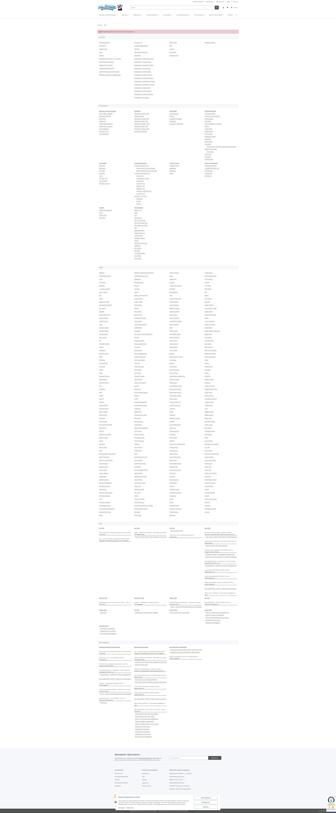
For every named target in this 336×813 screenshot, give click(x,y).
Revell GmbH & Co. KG (140, 457)
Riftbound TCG (140, 188)
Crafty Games (209, 273)
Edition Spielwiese (210, 357)
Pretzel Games (173, 447)
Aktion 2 (136, 285)
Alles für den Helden (211, 350)
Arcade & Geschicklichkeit (212, 116)
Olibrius (101, 431)
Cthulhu (171, 116)
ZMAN (101, 515)
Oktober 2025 (103, 598)
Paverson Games (139, 434)
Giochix (207, 363)
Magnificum (172, 279)
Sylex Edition (103, 489)
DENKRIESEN (138, 328)
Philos (206, 437)
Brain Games (173, 315)
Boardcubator (209, 311)
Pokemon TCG (140, 186)
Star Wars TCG (103, 178)
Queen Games (173, 450)
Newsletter (137, 55)
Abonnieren (214, 758)
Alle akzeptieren (206, 797)
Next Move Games (210, 421)
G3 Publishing (103, 363)
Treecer (207, 496)
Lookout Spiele (103, 405)
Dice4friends (208, 328)
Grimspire (208, 370)
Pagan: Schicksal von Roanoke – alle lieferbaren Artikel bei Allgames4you (150, 533)
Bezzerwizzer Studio (210, 308)
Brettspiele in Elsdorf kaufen (142, 71)
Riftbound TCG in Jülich (106, 65)
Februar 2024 (173, 610)
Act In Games (173, 350)
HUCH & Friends (103, 382)
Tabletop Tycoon (174, 489)
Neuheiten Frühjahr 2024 (141, 129)
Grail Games (137, 370)
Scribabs (172, 282)
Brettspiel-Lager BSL (105, 116)
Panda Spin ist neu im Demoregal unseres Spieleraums (181, 536)
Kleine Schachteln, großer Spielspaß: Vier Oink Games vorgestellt (115, 533)
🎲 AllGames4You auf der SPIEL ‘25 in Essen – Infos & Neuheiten (114, 603)
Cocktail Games (103, 321)
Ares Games (208, 298)
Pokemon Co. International (177, 444)
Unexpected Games (105, 505)
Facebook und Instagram (212, 623)
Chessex (207, 282)
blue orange (137, 311)
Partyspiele (208, 144)
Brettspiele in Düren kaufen (142, 68)
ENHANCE (102, 360)
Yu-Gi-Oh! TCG (140, 193)
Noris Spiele (102, 428)
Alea (170, 295)
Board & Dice (138, 315)
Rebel (136, 454)
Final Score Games (139, 360)
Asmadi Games (173, 302)
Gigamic (171, 363)
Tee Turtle (137, 492)
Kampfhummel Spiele (211, 389)
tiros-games (172, 496)
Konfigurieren (206, 802)
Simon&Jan (137, 467)
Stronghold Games (104, 486)
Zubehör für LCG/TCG (140, 196)
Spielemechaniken (198, 1)
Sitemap (136, 49)
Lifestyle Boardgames (140, 402)
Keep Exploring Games (141, 392)
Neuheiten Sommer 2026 (141, 113)
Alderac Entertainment (141, 295)
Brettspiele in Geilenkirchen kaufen (144, 81)
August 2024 (102, 610)
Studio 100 (137, 486)
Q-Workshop (138, 450)
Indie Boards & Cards (175, 386)
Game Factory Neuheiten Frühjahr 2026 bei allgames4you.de (217, 571)
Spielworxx (208, 476)
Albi (100, 295)
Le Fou (136, 399)
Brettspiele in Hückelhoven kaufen (144, 84)
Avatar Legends (173, 113)
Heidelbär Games (139, 376)
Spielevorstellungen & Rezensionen (109, 647)
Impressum (121, 807)
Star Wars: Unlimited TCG (143, 191)
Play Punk (102, 444)
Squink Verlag (138, 479)
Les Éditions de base (211, 399)
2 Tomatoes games (104, 289)
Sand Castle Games (210, 460)
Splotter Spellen (103, 479)
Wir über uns (138, 42)
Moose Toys (208, 418)
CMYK (101, 357)
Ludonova (172, 408)
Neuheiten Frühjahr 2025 (141, 124)
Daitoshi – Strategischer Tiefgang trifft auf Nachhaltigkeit (146, 603)
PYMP (100, 450)
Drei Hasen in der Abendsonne (143, 334)
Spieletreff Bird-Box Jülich (106, 68)
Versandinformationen (141, 52)
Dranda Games (103, 334)
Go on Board (173, 366)
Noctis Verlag (208, 425)
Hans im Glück (173, 373)
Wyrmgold (137, 512)
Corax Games (138, 321)
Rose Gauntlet (138, 460)
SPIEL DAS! (172, 473)
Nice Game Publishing (105, 425)
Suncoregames (209, 486)
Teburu (207, 126)
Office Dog (172, 428)
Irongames (102, 389)
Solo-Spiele (208, 121)
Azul (135, 215)
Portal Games (103, 447)
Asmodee (207, 302)
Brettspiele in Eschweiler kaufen (143, 78)
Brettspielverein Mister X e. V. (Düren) (110, 59)
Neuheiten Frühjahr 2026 (141, 119)
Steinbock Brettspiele (105, 483)
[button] (223, 8)
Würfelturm (208, 176)
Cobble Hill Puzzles (139, 357)
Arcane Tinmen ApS (175, 298)
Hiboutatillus (103, 379)
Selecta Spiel (208, 463)
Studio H (171, 486)
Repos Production (104, 457)
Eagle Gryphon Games (175, 357)
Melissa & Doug (138, 282)
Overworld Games (210, 431)
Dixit (135, 228)
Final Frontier (173, 340)
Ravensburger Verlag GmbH (107, 454)
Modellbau (172, 171)
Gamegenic (102, 350)
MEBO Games (103, 415)
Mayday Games (209, 412)
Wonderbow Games (210, 509)
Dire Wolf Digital (104, 331)
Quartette (102, 173)
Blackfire (101, 311)
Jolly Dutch (137, 389)
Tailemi (207, 489)
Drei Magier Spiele (174, 334)
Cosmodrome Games (175, 321)
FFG (100, 340)
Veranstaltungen (104, 134)
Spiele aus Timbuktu (211, 473)
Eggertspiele (208, 334)
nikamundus (138, 425)
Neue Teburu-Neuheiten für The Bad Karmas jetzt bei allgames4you (220, 542)
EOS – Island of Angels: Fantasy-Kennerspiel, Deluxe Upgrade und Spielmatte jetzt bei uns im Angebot (114, 539)
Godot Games (209, 366)
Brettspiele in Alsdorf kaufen (142, 62)
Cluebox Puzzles (174, 166)
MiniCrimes (210, 151)
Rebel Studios (173, 454)
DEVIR (171, 328)
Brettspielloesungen (210, 276)
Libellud (101, 402)
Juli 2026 (101, 528)
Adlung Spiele (173, 292)
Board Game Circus (104, 315)
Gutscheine (102, 119)
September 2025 (139, 598)
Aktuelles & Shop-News (141, 647)
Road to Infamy (209, 457)
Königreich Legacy (139, 238)
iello (100, 386)
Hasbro (207, 373)
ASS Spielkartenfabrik (105, 305)
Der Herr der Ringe (139, 220)
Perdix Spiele (173, 437)
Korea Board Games (175, 395)
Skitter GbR (208, 467)
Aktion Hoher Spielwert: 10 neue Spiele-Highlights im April (220, 594)
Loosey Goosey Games (140, 405)
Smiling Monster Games (141, 276)
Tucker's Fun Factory (211, 499)
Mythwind (137, 246)
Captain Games (103, 318)
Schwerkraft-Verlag (139, 463)
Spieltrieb (172, 476)
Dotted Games (173, 331)
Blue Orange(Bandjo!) (140, 353)
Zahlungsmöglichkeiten (141, 46)
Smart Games (103, 470)
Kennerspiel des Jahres (106, 124)
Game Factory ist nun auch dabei (180, 612)
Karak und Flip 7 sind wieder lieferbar (216, 545)
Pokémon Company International (143, 273)
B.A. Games (102, 308)
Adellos (136, 292)
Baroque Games (103, 353)
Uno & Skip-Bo (103, 181)
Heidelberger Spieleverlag (177, 376)
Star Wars (137, 251)
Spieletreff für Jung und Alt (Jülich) (109, 71)
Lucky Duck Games (174, 405)
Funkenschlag (138, 235)
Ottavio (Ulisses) (174, 431)
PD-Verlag (172, 434)
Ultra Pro (207, 502)
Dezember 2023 (103, 626)
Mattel (171, 412)
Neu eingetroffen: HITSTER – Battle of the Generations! (221, 588)
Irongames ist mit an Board (108, 631)
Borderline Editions (210, 353)
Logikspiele (172, 168)
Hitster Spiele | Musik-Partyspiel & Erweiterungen (221, 146)
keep (100, 392)
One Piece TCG (140, 183)
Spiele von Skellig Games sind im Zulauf (217, 617)
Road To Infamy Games (106, 460)
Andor (136, 213)
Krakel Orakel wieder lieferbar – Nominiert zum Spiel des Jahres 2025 (185, 603)
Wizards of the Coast (175, 509)
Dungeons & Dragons (175, 119)
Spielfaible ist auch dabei (212, 620)
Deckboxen (139, 199)
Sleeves (138, 204)
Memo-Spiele (208, 141)
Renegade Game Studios (212, 454)
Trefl (100, 499)
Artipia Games (138, 302)
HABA (100, 373)
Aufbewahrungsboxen (105, 210)
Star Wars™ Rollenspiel (176, 124)
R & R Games (208, 450)
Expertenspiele (209, 119)
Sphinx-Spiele (138, 473)
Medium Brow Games (140, 415)
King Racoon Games (175, 392)
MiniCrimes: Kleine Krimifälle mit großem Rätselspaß (221, 557)
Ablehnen (206, 807)
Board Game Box (174, 311)
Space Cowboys (103, 473)
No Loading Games (175, 425)
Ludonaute (137, 408)
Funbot (101, 347)
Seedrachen (103, 612)
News (228, 1)
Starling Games (173, 479)
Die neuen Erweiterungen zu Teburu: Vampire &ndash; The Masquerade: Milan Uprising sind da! (219, 533)
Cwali (100, 324)
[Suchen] (217, 7)
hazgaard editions (104, 376)
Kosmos (101, 399)
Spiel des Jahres (103, 131)
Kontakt (235, 1)
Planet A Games (174, 273)
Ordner (138, 201)
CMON (207, 318)
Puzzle (171, 173)
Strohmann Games (210, 483)
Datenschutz (130, 807)
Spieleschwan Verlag (140, 476)
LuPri (206, 408)
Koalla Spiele (208, 392)
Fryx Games (208, 344)
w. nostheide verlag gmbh (106, 509)
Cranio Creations (209, 321)
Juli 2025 (207, 598)
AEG (206, 292)
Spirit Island (137, 248)
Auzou (101, 279)
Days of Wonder (174, 324)
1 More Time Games (175, 285)
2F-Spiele (137, 289)
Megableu (172, 415)
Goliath (101, 370)
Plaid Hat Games (139, 441)
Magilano (102, 285)
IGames (136, 386)
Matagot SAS (138, 412)
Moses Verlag (103, 421)
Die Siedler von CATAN (141, 225)
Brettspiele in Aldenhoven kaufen (144, 59)
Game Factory (209, 347)
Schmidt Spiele (103, 463)
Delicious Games (104, 328)
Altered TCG (139, 176)
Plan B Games (209, 441)
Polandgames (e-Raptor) (212, 444)
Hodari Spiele (138, 379)
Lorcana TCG (140, 181)
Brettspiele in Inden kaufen (142, 88)
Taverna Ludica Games (105, 492)
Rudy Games (173, 460)
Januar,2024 (208, 610)
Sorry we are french (175, 470)
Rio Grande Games (174, 457)
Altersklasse (209, 1)
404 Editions (208, 289)
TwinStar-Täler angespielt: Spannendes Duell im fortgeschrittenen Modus (219, 551)
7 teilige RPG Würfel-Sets (212, 168)
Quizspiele (208, 157)
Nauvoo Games (138, 421)
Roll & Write (208, 154)
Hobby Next (102, 121)
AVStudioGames (174, 305)
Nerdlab (171, 421)
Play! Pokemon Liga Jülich (106, 62)
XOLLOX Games (173, 512)
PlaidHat (171, 441)
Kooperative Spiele (210, 136)
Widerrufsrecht (173, 55)
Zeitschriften (103, 215)
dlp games (137, 331)
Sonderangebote (104, 129)
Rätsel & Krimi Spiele (211, 149)
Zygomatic (172, 515)
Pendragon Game (139, 437)
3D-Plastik (172, 289)
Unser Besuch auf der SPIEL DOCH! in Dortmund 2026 (221, 537)
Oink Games (208, 428)
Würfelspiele (208, 173)
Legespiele (208, 139)
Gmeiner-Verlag (139, 366)
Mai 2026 (172, 528)
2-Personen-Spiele (210, 113)
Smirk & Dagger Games (141, 470)
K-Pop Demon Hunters (142, 178)
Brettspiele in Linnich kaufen (142, 91)
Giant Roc (137, 363)
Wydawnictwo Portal (105, 512)
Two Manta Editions (105, 502)
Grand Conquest (174, 370)
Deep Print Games (210, 324)
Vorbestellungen (139, 116)
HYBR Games (173, 382)
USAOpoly (207, 505)
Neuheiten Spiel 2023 (140, 131)
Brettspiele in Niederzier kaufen (143, 94)
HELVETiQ (207, 376)
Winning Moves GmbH (140, 509)
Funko (206, 360)
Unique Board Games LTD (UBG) (143, 505)
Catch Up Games (174, 318)
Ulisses (171, 502)
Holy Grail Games (174, 379)
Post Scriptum (138, 447)
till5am (136, 496)
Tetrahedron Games (175, 492)
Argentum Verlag (104, 302)
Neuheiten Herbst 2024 (141, 126)
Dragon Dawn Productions (212, 331)
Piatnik (101, 441)
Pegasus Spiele (103, 437)
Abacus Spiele (103, 292)
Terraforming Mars (139, 253)
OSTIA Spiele (138, 431)
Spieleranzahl (220, 1)
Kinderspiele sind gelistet (107, 628)
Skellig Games (173, 467)
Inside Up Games (210, 386)
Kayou (171, 276)
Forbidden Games (104, 344)
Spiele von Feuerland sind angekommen (217, 612)
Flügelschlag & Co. (139, 233)
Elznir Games (103, 337)
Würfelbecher (209, 171)
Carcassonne (138, 218)
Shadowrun (172, 121)
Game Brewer (173, 347)
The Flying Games (210, 492)
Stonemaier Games (139, 483)
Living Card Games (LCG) (141, 166)
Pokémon (101, 273)
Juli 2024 (136, 610)
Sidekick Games (103, 467)
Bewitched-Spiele (174, 308)
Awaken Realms (209, 305)
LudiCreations (209, 405)
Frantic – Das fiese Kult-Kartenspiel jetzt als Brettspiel (186, 607)
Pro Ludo (207, 447)
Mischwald (102, 168)
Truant (171, 499)
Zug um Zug (137, 258)
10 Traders (208, 285)
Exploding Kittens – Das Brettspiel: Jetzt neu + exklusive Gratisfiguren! (218, 603)
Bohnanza (102, 166)
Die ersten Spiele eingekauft (108, 633)
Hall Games (137, 373)
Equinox (136, 337)
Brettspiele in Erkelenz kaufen (143, 75)
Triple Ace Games (139, 499)
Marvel (136, 240)
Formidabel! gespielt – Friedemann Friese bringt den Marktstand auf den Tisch (220, 562)
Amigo (101, 298)
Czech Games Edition (140, 324)
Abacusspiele (138, 350)
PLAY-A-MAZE (208, 279)
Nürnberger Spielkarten (141, 428)
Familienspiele (209, 131)
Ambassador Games (105, 276)
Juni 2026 (137, 528)
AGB (170, 46)
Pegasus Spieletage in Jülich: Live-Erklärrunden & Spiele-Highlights (219, 583)
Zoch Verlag (137, 515)
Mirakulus (102, 418)
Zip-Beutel (102, 218)
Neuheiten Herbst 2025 (141, 121)
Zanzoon (207, 512)
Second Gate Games (175, 463)
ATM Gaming (138, 305)
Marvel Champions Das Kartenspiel (146, 171)
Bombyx (171, 353)
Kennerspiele (208, 134)
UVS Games (102, 282)
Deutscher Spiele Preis (141, 223)
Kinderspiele (208, 129)
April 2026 (208, 528)
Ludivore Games (104, 408)
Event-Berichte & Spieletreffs (178, 647)
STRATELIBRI (173, 483)
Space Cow (208, 470)
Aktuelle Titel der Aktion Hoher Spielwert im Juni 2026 (150, 537)
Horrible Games (209, 379)
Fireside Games (209, 340)
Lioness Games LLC (175, 402)
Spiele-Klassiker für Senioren (213, 124)
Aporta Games (138, 298)
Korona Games (209, 395)
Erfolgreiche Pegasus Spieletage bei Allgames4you (220, 554)
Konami (136, 395)
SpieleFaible (102, 476)
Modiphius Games (174, 418)
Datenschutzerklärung (145, 758)
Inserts (101, 213)
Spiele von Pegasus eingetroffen (214, 615)
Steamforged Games (211, 479)
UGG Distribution (139, 502)
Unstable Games (174, 505)
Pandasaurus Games (105, 434)
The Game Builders (104, 496)
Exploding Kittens (139, 230)
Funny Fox (137, 347)
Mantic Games (103, 412)
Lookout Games (209, 402)
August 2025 (173, 598)
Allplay (207, 295)
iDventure (207, 382)
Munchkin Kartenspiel (140, 243)
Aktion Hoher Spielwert (106, 113)
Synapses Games (139, 489)
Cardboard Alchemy (140, 318)
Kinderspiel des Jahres (105, 126)
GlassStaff (102, 366)
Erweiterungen (209, 159)
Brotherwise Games (210, 315)
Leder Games (173, 399)
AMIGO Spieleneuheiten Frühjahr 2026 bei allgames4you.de (217, 577)
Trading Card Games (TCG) (142, 173)
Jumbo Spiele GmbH (175, 389)
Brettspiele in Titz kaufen (141, 97)
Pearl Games (208, 434)
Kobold (101, 395)
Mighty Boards (209, 415)
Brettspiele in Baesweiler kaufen (143, 65)
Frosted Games (173, 344)
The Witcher (137, 256)
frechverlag (172, 360)
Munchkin (102, 171)
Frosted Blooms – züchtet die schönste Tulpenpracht (220, 565)
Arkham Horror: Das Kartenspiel (145, 168)
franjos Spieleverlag (140, 344)
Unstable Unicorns (104, 183)
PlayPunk (137, 444)
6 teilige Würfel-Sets (210, 166)
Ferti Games (208, 337)
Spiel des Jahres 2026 (176, 531)
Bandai (136, 308)
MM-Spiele (137, 418)
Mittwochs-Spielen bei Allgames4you (110, 75)
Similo (101, 176)
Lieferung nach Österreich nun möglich (146, 612)
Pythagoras (137, 279)
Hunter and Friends (140, 382)
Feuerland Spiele (139, 340)
